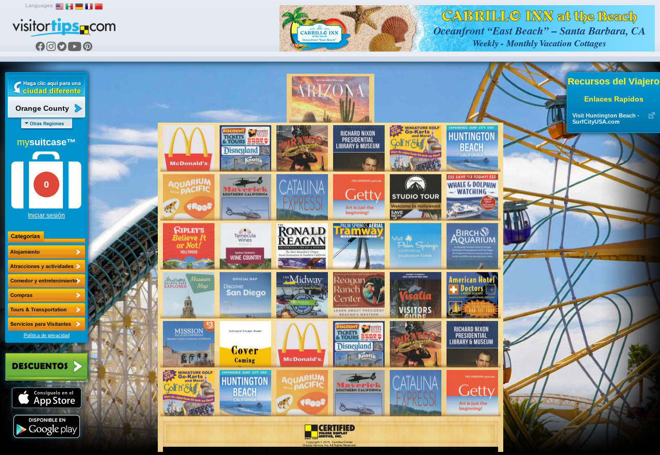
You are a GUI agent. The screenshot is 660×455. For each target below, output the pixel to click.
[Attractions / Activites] (46, 266)
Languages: (39, 5)
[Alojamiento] (46, 252)
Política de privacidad (47, 335)
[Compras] (46, 295)
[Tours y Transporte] (46, 309)
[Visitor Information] (46, 324)
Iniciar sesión (46, 215)
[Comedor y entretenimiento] (46, 281)
